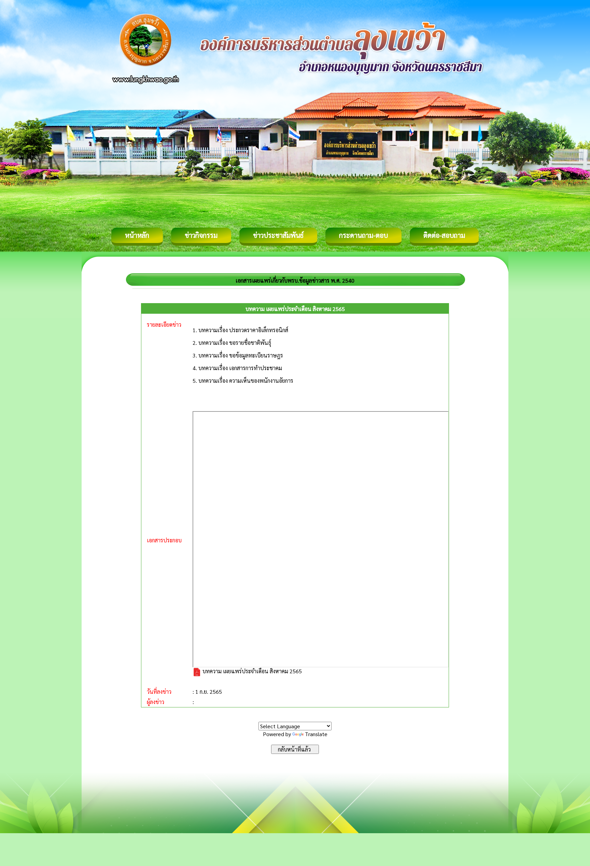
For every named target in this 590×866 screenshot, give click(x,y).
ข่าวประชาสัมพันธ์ (278, 235)
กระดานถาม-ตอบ (363, 235)
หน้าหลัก (137, 235)
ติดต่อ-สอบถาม (444, 235)
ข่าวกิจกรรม (201, 235)
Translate (316, 734)
